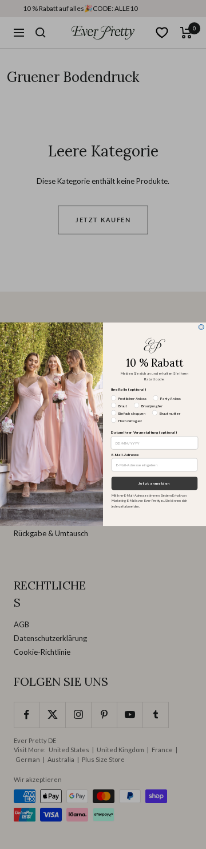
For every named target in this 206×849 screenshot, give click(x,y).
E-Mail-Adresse (125, 455)
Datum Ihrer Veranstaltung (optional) (144, 433)
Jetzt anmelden (154, 483)
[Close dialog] (201, 327)
